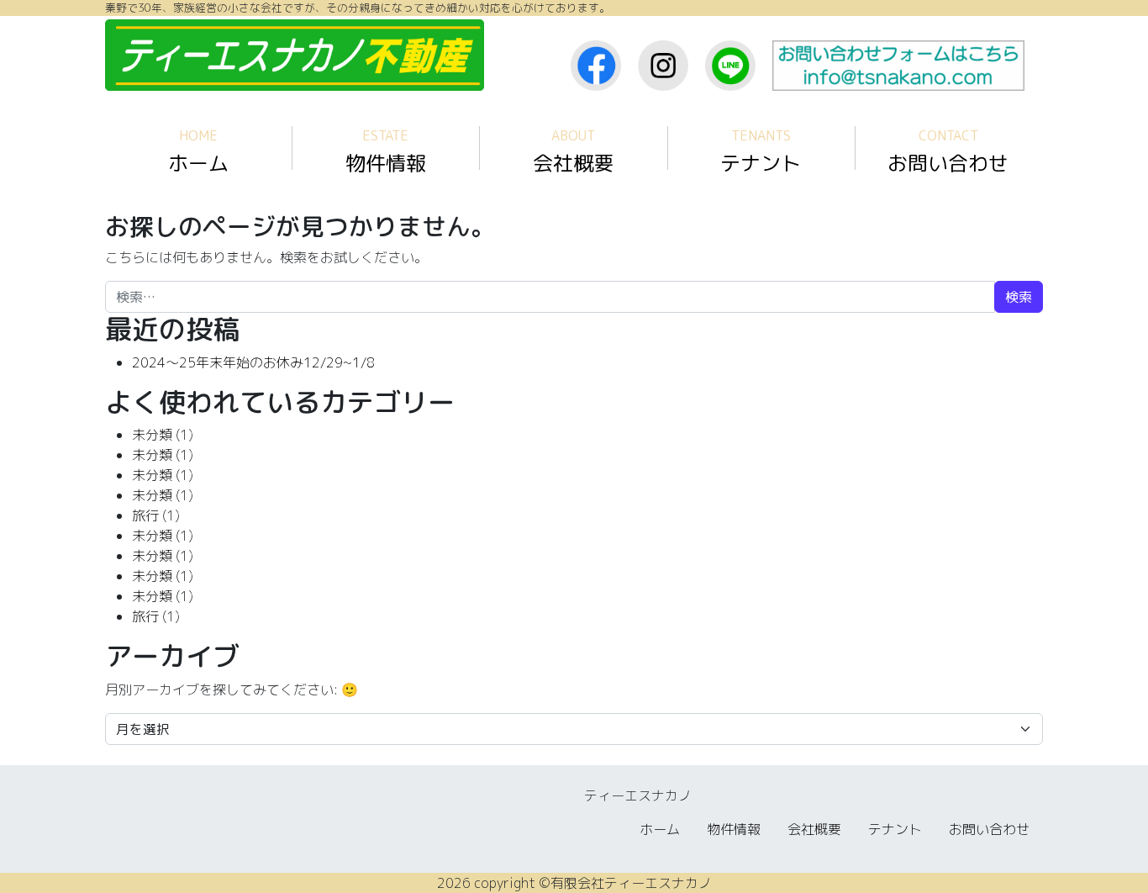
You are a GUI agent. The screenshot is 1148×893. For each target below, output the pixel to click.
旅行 (145, 515)
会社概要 (573, 151)
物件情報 (385, 151)
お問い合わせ (947, 151)
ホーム (198, 151)
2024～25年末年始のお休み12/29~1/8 (253, 362)
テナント (760, 151)
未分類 (152, 434)
